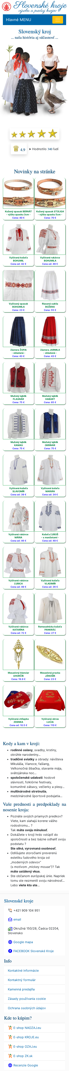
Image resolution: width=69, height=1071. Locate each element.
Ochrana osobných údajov (27, 1008)
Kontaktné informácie (23, 970)
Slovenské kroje (18, 901)
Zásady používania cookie (27, 999)
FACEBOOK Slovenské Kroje (33, 951)
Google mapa (23, 942)
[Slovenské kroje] (40, 7)
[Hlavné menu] (57, 20)
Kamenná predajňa (21, 989)
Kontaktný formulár (22, 980)
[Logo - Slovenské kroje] (7, 6)
